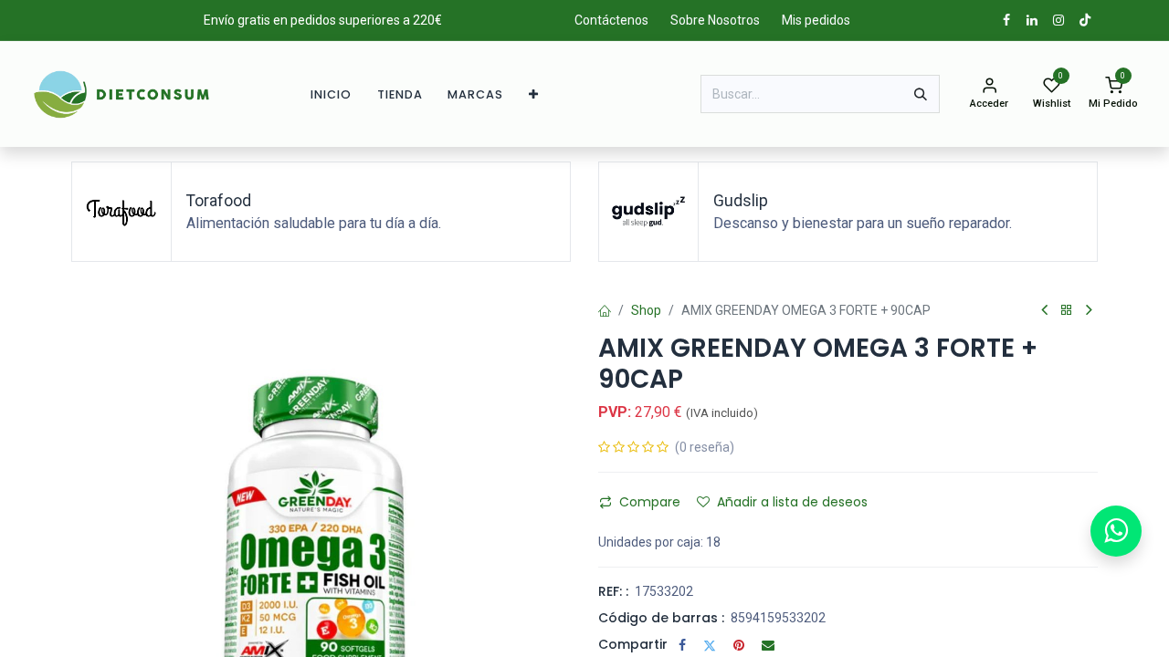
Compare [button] (649, 502)
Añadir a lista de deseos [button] (792, 502)
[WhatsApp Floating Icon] (1116, 531)
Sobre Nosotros (715, 20)
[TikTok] (1085, 20)
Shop (646, 310)
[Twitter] (709, 645)
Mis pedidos (816, 20)
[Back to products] (1067, 310)
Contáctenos (611, 20)
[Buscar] (920, 94)
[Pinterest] (738, 645)
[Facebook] (682, 645)
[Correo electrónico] (768, 645)
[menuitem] (331, 94)
